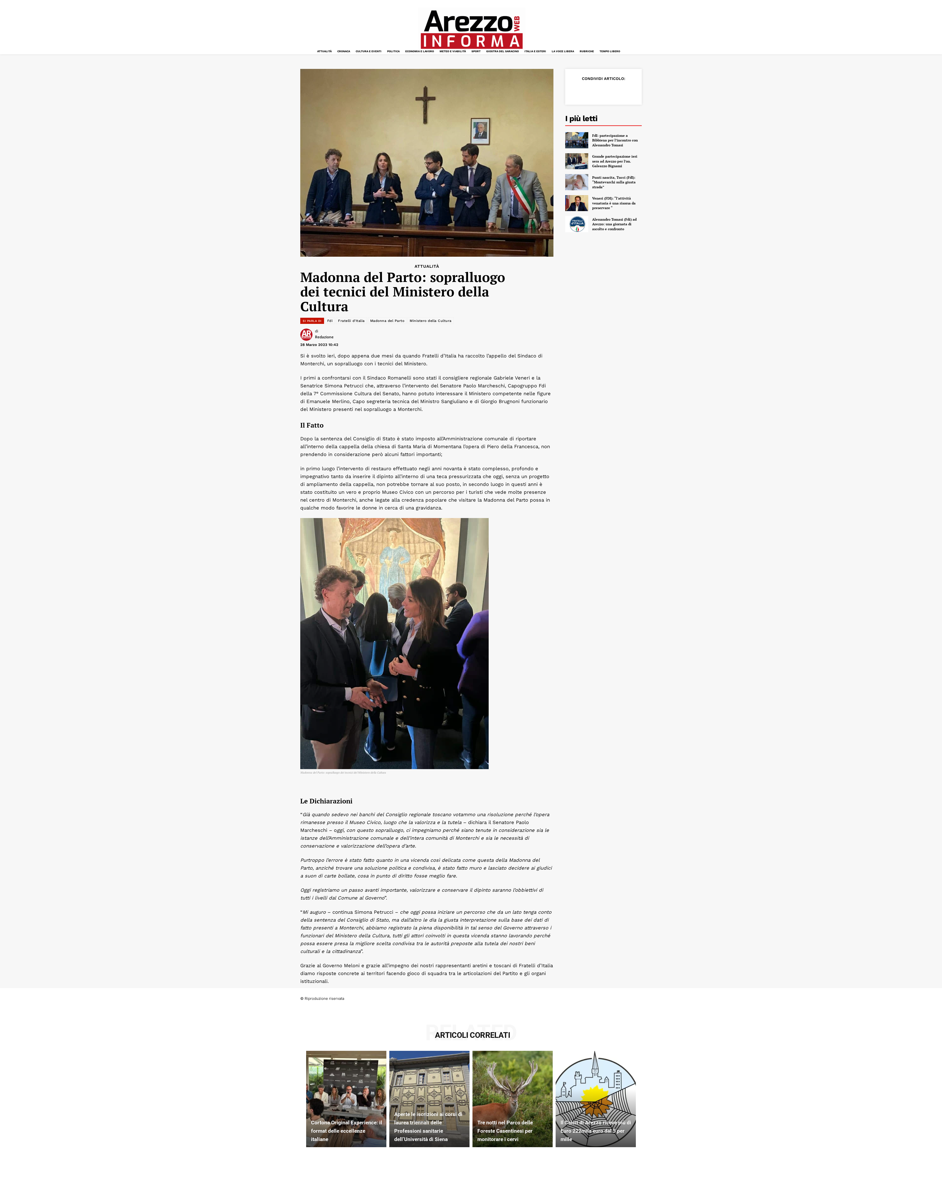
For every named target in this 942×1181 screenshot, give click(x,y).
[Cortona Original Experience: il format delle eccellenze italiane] (346, 1099)
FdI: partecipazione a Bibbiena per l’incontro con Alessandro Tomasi (615, 140)
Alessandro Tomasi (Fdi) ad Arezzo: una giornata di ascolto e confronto (614, 224)
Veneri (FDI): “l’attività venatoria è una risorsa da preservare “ (614, 203)
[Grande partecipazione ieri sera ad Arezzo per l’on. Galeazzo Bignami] (576, 161)
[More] (633, 91)
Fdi (330, 321)
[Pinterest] (598, 91)
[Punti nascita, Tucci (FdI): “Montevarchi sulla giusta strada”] (576, 182)
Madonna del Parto (387, 321)
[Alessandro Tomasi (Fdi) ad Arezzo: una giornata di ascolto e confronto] (576, 224)
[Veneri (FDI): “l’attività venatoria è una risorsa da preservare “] (576, 203)
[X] (587, 91)
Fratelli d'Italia (351, 321)
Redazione (324, 336)
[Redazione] (307, 335)
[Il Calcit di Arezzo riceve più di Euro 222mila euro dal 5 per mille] (596, 1099)
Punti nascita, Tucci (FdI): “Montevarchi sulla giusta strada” (614, 182)
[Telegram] (621, 91)
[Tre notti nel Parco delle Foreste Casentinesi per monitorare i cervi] (512, 1099)
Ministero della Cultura (431, 321)
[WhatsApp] (610, 91)
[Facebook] (576, 91)
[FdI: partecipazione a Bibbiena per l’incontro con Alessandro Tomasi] (576, 140)
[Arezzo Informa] (471, 29)
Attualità (427, 266)
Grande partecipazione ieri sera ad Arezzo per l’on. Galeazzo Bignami (614, 161)
